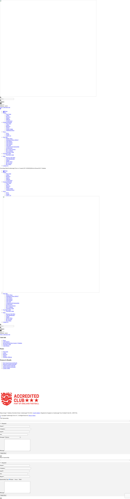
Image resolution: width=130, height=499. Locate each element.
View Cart (2, 107)
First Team (8, 114)
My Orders (8, 164)
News (4, 131)
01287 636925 (36, 413)
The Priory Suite (10, 152)
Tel (1, 434)
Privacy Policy (32, 415)
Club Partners (9, 142)
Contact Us (5, 165)
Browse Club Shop (10, 157)
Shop (4, 156)
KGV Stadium (9, 150)
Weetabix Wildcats (7, 357)
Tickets (7, 160)
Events (7, 134)
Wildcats (8, 119)
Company (2, 429)
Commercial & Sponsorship (12, 146)
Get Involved (9, 121)
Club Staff (8, 145)
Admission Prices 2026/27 (12, 140)
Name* (2, 426)
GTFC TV (8, 136)
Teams (4, 112)
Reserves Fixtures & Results (9, 364)
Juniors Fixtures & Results (9, 367)
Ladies (7, 115)
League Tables (9, 129)
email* (1, 431)
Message (2, 450)
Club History (9, 141)
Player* (2, 476)
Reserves (8, 117)
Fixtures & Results (7, 122)
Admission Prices (10, 130)
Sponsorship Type (4, 479)
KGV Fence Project (10, 149)
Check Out (7, 107)
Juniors (7, 118)
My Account (9, 163)
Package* (2, 437)
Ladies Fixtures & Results (9, 365)
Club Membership (10, 159)
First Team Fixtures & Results (10, 363)
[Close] (1, 456)
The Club (5, 137)
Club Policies (9, 144)
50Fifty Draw (9, 138)
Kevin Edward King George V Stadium (12, 343)
